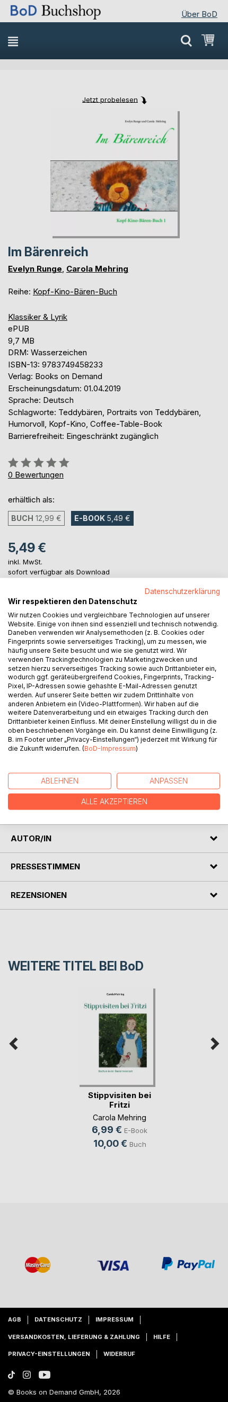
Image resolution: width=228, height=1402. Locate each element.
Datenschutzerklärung (182, 591)
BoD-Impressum (110, 748)
